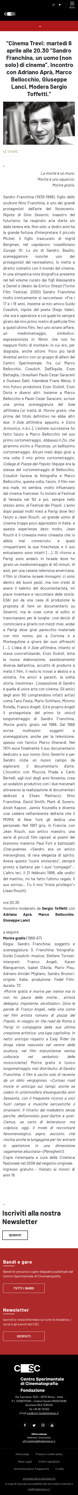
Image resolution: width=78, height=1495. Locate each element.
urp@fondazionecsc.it (39, 1489)
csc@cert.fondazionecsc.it (43, 1413)
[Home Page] (10, 14)
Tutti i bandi (24, 1288)
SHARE (12, 151)
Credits (60, 1468)
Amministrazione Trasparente (31, 1468)
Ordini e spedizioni (49, 1461)
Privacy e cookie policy (49, 1454)
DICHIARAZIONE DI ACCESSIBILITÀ (39, 1478)
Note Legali (25, 1461)
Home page (22, 1454)
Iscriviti (15, 1235)
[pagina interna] (39, 26)
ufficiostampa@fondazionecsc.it (39, 1441)
